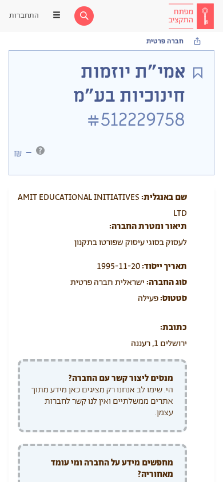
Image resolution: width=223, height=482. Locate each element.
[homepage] (191, 16)
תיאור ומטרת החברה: (148, 226)
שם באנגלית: (164, 197)
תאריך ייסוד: (164, 266)
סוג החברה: (166, 282)
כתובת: (173, 328)
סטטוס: (173, 298)
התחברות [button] (24, 15)
